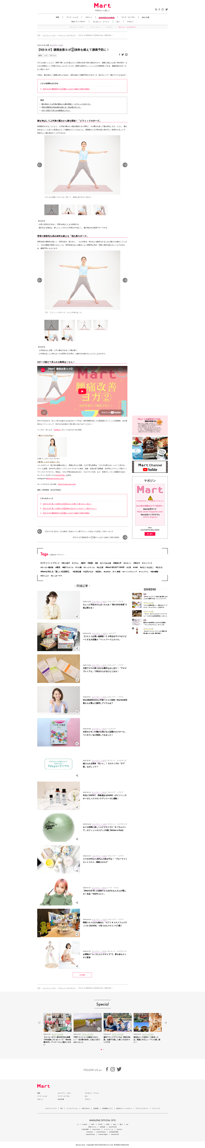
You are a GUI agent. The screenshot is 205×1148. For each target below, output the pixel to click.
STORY (100, 1124)
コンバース (147, 563)
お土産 (100, 567)
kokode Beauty (101, 1132)
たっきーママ (57, 576)
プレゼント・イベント (101, 22)
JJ (77, 1124)
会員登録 (95, 1108)
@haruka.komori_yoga (55, 478)
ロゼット (128, 563)
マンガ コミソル (108, 1129)
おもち (160, 567)
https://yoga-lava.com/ (67, 484)
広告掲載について (107, 1108)
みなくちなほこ (147, 567)
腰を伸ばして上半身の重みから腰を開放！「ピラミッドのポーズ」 (66, 104)
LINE (136, 567)
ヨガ (45, 55)
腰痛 (40, 55)
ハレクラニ (144, 572)
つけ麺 (79, 567)
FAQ (61, 1108)
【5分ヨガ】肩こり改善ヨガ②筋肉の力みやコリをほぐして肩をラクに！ (69, 508)
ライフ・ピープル (128, 17)
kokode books (90, 1134)
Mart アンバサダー (78, 22)
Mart (114, 1124)
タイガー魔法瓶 (47, 567)
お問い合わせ (86, 1108)
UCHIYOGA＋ (61, 475)
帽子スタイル (68, 567)
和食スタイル (92, 1127)
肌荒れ (99, 572)
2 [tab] (103, 1049)
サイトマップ (156, 1108)
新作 (84, 563)
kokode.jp (90, 1132)
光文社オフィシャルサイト (124, 1108)
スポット (88, 17)
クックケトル (90, 567)
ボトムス (45, 576)
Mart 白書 (145, 17)
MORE (82, 975)
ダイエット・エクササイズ (126, 27)
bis (127, 1124)
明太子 (137, 563)
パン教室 (117, 572)
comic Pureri (96, 1129)
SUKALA (57, 430)
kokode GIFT (115, 1134)
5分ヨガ (53, 55)
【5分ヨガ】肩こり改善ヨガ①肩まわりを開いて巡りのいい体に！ (67, 504)
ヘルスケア (109, 27)
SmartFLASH (113, 1127)
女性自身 (102, 1127)
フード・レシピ (72, 17)
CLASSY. (84, 1124)
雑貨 (57, 17)
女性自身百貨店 (113, 1132)
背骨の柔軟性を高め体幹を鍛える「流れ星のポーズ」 (61, 107)
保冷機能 (155, 572)
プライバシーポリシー (142, 1108)
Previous (39, 165)
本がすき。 (120, 1129)
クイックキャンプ (130, 572)
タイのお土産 (106, 563)
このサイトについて (51, 1108)
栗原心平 (117, 563)
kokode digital (103, 1134)
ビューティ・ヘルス (106, 17)
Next (125, 165)
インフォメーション (72, 1108)
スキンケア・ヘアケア (77, 27)
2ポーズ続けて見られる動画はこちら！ (56, 110)
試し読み (150, 534)
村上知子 (66, 563)
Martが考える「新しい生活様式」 (56, 571)
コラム (76, 563)
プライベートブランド (51, 563)
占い (118, 22)
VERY (92, 1124)
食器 (91, 563)
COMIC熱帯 (85, 1129)
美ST (121, 1124)
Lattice (108, 572)
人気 (129, 567)
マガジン (130, 22)
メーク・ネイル (95, 27)
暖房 (58, 567)
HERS (107, 1124)
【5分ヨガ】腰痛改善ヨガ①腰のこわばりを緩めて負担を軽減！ (66, 89)
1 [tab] (101, 1049)
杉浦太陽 (77, 571)
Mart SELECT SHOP (115, 567)
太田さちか (88, 572)
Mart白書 (61, 1099)
